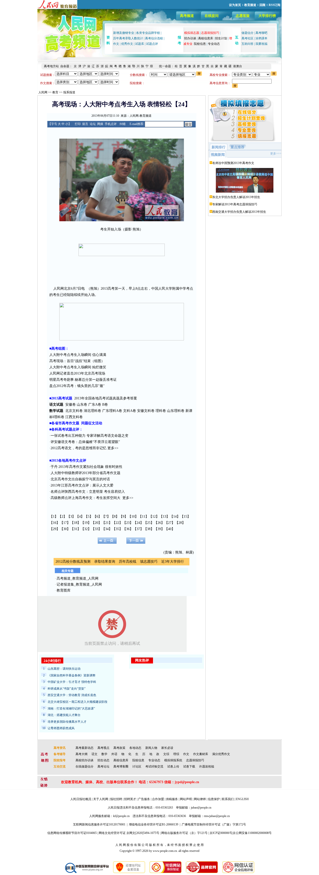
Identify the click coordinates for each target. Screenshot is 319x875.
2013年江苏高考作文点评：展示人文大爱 (82, 485)
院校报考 (60, 760)
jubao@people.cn (201, 807)
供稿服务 (172, 799)
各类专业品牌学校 (148, 33)
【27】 (169, 523)
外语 (114, 754)
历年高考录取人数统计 (128, 38)
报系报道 (69, 92)
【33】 (96, 529)
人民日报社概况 (80, 799)
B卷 (105, 404)
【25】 (149, 523)
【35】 (117, 529)
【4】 (80, 516)
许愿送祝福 (206, 766)
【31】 (75, 529)
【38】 (149, 529)
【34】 (107, 529)
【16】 (54, 523)
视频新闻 (218, 155)
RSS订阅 (274, 5)
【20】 (96, 523)
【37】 (138, 529)
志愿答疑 (243, 16)
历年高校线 (127, 561)
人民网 (42, 92)
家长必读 (167, 748)
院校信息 (200, 44)
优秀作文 (127, 44)
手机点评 (111, 124)
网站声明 (186, 799)
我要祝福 (261, 44)
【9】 (123, 516)
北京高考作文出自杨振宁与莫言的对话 (80, 479)
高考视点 (103, 748)
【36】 (128, 529)
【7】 (106, 516)
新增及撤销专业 (123, 33)
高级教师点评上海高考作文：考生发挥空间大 (85, 498)
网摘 (100, 124)
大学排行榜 (267, 16)
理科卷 (161, 411)
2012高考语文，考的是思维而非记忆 (78, 448)
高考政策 (119, 748)
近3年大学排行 (172, 561)
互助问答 (247, 44)
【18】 (75, 523)
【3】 (71, 516)
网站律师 (200, 799)
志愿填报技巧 (195, 760)
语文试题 (56, 404)
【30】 (65, 529)
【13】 (164, 516)
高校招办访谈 (84, 760)
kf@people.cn (121, 816)
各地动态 (135, 748)
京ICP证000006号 (221, 833)
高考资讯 (60, 748)
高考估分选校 (154, 38)
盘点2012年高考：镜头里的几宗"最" (77, 386)
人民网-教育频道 (141, 115)
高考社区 (247, 38)
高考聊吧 (261, 33)
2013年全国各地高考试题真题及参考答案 (105, 398)
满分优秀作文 (221, 754)
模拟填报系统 (173, 760)
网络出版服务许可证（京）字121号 (184, 833)
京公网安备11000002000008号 (252, 833)
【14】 (175, 516)
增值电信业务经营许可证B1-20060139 (153, 824)
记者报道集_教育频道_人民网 (79, 584)
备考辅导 (60, 754)
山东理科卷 (175, 411)
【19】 (86, 523)
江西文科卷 (74, 417)
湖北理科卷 (92, 411)
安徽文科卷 (146, 411)
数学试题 (56, 411)
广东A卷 (94, 404)
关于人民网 (100, 799)
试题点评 (152, 44)
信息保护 (214, 799)
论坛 (93, 124)
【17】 (65, 523)
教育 (55, 92)
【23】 (128, 523)
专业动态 (214, 44)
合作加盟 (158, 799)
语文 (94, 754)
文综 (166, 754)
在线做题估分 (84, 766)
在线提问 (212, 16)
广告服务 (144, 799)
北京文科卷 (74, 411)
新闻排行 (219, 147)
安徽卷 (70, 404)
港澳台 (237, 66)
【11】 (143, 516)
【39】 (159, 529)
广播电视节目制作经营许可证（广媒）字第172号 (214, 824)
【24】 (138, 523)
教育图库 (64, 590)
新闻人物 (151, 748)
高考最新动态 (84, 748)
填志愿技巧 (149, 561)
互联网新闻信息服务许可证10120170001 (99, 824)
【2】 (62, 516)
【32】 (86, 529)
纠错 (123, 124)
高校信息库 (205, 38)
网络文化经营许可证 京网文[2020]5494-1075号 (129, 833)
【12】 (154, 516)
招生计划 (221, 38)
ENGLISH (242, 799)
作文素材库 (200, 754)
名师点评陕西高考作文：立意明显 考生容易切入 (88, 491)
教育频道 (250, 5)
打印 (78, 124)
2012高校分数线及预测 (73, 561)
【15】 (185, 516)
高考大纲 (81, 754)
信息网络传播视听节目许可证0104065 (72, 833)
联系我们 (228, 799)
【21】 (107, 523)
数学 (104, 754)
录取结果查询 (104, 561)
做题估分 (247, 33)
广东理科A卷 (112, 411)
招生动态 (103, 760)
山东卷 (82, 404)
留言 (85, 124)
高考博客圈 (120, 766)
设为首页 (235, 5)
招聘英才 (130, 799)
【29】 (54, 529)
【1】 (53, 516)
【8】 (114, 516)
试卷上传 (173, 766)
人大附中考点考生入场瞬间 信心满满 (77, 355)
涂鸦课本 (261, 38)
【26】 (159, 523)
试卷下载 (189, 766)
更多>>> (275, 153)
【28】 (180, 523)
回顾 (262, 5)
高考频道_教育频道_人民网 (77, 578)
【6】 (97, 516)
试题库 (139, 44)
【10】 (133, 516)
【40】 (169, 529)
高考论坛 (103, 766)
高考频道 (187, 16)
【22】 (117, 523)
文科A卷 (129, 411)
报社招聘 (116, 799)
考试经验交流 (154, 766)
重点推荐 (237, 147)
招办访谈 (190, 38)
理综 (176, 754)
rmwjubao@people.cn (217, 816)
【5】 (88, 516)
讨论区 (136, 766)
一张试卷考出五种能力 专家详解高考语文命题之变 (89, 436)
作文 (116, 44)
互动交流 (60, 766)
